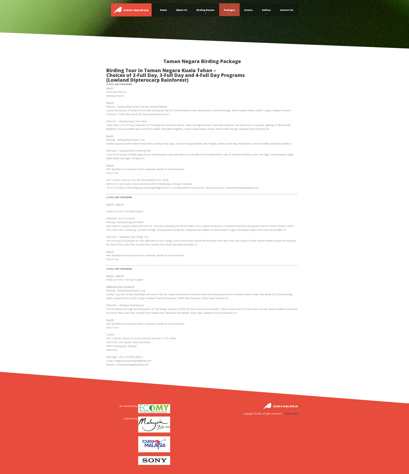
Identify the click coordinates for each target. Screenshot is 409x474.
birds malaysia (136, 10)
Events (248, 9)
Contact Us (286, 9)
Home (163, 9)
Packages (229, 9)
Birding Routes (206, 9)
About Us (181, 9)
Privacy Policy (291, 413)
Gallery (266, 9)
